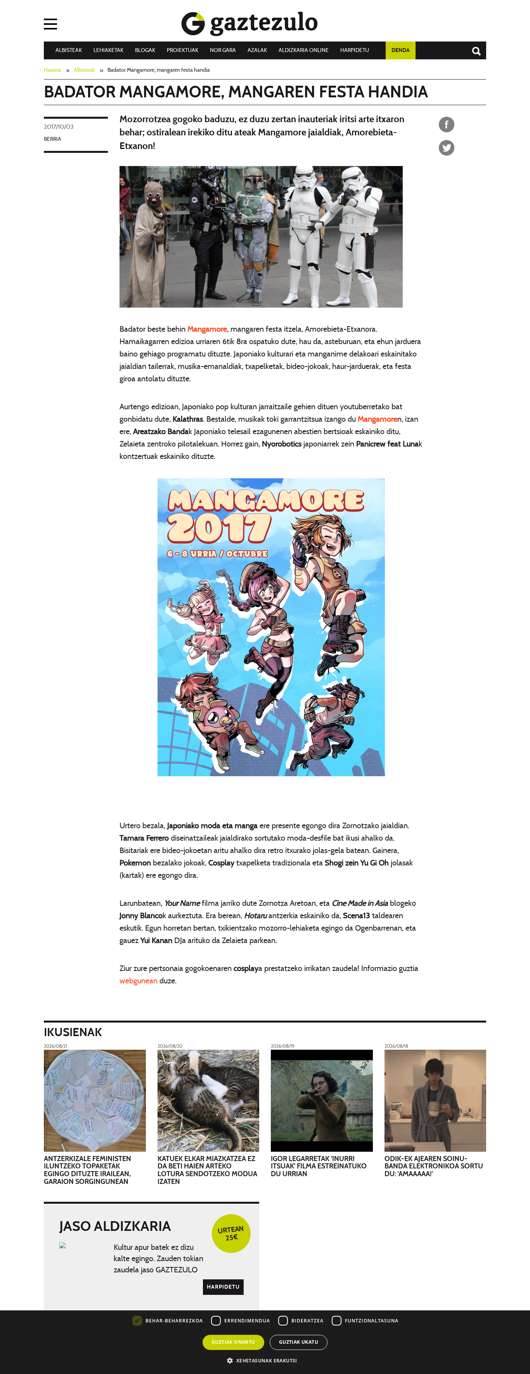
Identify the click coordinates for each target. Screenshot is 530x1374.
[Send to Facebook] (446, 124)
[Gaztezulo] (249, 22)
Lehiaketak (108, 50)
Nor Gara (223, 50)
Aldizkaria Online (304, 50)
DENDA (400, 50)
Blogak (145, 50)
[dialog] (265, 1317)
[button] (265, 1360)
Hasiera (52, 70)
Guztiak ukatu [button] (298, 1342)
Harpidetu (354, 50)
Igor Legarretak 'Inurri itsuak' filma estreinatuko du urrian (319, 1167)
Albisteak (68, 50)
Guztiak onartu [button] (233, 1342)
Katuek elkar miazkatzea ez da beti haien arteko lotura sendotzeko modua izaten (207, 1170)
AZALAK (257, 50)
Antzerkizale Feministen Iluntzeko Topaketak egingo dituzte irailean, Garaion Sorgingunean (87, 1170)
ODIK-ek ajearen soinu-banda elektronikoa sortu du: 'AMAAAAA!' (434, 1167)
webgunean (139, 981)
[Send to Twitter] (446, 148)
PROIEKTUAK (182, 50)
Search (472, 47)
